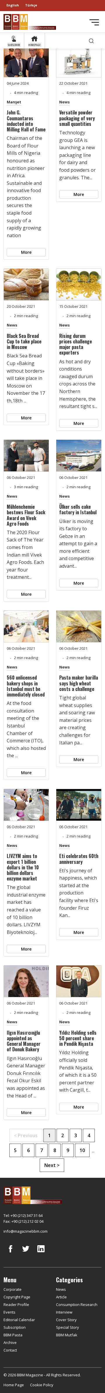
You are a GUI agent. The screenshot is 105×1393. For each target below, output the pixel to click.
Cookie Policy (41, 1384)
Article (61, 1297)
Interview (64, 1312)
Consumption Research (76, 1304)
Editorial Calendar (19, 1319)
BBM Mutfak (66, 1335)
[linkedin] (41, 1253)
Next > (52, 1165)
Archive (10, 1342)
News (64, 102)
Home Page (14, 1384)
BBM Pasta (13, 1335)
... (93, 1150)
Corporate (13, 1289)
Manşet (14, 102)
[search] (91, 40)
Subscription (15, 1327)
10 (82, 1150)
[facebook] (11, 1253)
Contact (10, 1350)
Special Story (67, 1327)
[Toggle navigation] (94, 22)
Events (9, 1312)
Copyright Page (17, 1297)
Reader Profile (16, 1304)
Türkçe (31, 5)
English (12, 5)
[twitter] (26, 1253)
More (26, 252)
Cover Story (66, 1319)
